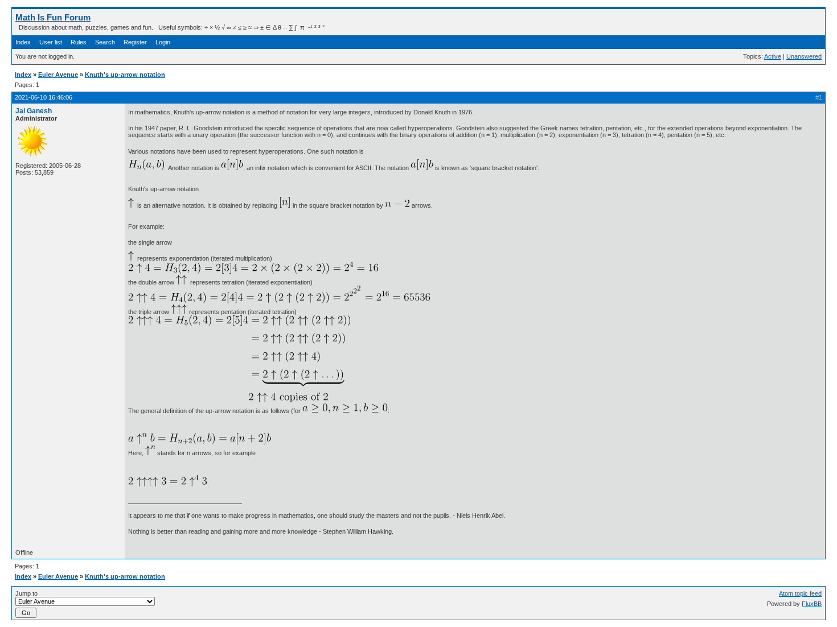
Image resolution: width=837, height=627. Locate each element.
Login (162, 42)
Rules (79, 42)
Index (23, 42)
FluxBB (812, 603)
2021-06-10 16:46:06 (43, 97)
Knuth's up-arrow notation (125, 74)
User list (50, 42)
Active (772, 56)
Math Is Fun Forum (53, 17)
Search (105, 42)
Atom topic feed (800, 593)
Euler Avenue (58, 74)
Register (135, 42)
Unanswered (804, 56)
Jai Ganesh (33, 111)
